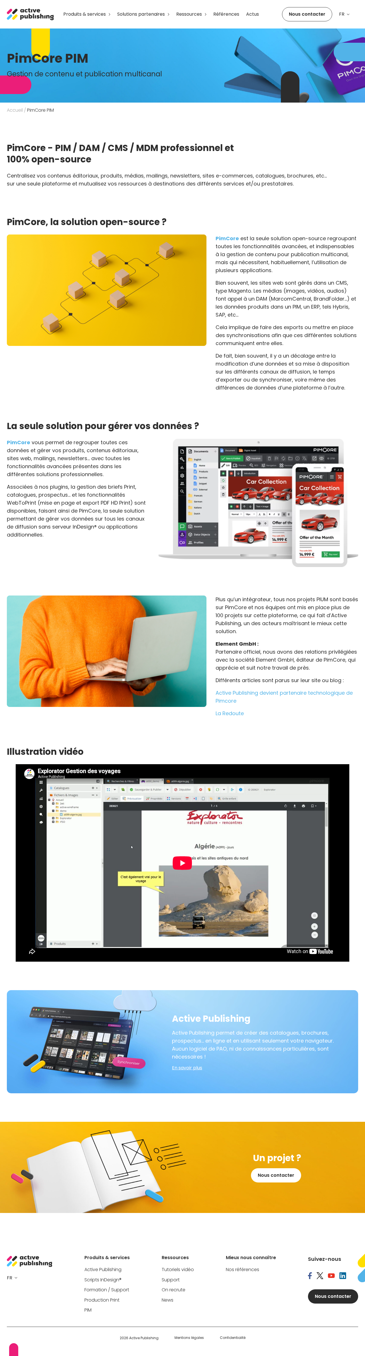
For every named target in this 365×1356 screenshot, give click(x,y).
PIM (88, 1310)
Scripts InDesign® (102, 1280)
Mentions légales (189, 1337)
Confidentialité (233, 1337)
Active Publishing (102, 1270)
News (167, 1300)
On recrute (173, 1290)
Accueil (15, 110)
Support (171, 1280)
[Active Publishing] (30, 14)
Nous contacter (307, 14)
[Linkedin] (342, 1276)
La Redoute (230, 713)
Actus (252, 14)
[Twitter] (320, 1276)
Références (226, 14)
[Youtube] (331, 1276)
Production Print (101, 1300)
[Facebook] (310, 1276)
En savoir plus (187, 1067)
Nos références (242, 1270)
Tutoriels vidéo (178, 1270)
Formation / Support (106, 1290)
